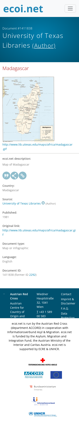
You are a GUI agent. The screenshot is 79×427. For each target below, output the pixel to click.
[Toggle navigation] (70, 8)
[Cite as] (6, 176)
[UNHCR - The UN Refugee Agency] (43, 414)
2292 (32, 275)
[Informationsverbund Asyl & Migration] (43, 401)
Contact (66, 294)
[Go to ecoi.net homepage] (23, 8)
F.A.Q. (65, 308)
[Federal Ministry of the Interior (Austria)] (43, 388)
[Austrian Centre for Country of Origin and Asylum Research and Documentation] (33, 375)
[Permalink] (23, 176)
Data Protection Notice (68, 318)
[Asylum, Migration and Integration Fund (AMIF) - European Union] (56, 375)
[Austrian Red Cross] (42, 361)
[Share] (15, 176)
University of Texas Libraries (21, 203)
